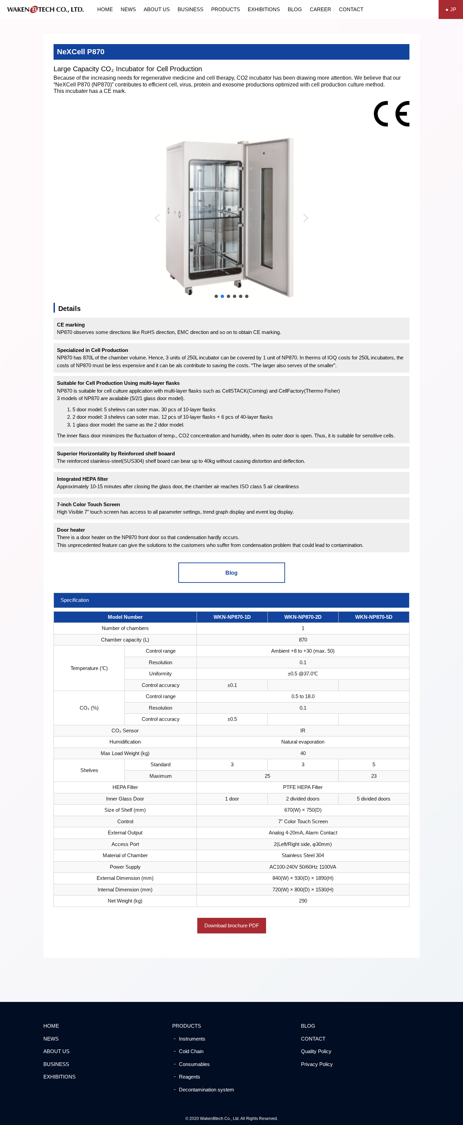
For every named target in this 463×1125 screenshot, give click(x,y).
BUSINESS (190, 9)
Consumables (194, 1064)
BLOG (295, 9)
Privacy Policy (317, 1064)
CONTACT (351, 9)
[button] (157, 218)
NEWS (128, 9)
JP (453, 9)
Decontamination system (206, 1089)
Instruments (192, 1039)
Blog (231, 573)
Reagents (189, 1077)
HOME (105, 9)
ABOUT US (157, 9)
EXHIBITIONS (264, 9)
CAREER (320, 9)
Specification (75, 600)
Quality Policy (316, 1051)
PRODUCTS (225, 9)
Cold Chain (191, 1051)
